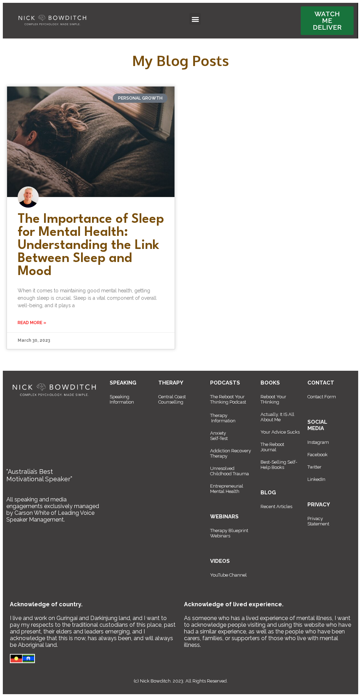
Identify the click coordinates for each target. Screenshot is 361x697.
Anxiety (218, 433)
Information (223, 420)
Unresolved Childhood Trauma (229, 471)
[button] (195, 19)
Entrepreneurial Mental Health (226, 488)
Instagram (318, 442)
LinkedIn (316, 479)
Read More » (32, 322)
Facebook (317, 454)
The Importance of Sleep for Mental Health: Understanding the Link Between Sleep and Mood (91, 245)
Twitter (314, 467)
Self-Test (219, 438)
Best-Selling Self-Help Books (279, 464)
